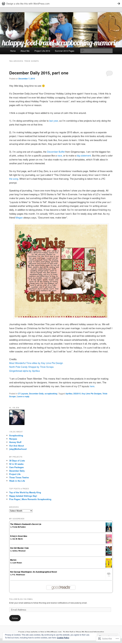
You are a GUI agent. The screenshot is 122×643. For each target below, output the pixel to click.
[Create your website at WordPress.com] (61, 3)
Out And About (16, 445)
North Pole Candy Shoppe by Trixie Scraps (31, 366)
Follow (15, 618)
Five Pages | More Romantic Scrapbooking (30, 499)
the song (13, 178)
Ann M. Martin (17, 539)
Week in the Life (17, 480)
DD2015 (77, 393)
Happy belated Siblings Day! (23, 495)
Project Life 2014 (42, 50)
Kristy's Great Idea (18, 536)
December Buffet (56, 151)
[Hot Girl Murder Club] (109, 554)
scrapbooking (51, 393)
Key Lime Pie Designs (92, 393)
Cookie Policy (63, 637)
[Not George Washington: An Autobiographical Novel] (109, 578)
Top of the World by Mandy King (25, 492)
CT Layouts (23, 393)
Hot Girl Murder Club (19, 547)
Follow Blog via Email (21, 599)
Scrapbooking (16, 435)
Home (13, 50)
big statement (84, 155)
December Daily (36, 393)
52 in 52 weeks (16, 463)
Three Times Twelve (19, 477)
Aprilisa (68, 393)
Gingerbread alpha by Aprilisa (24, 370)
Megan (19, 217)
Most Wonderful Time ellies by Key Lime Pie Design (36, 363)
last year (53, 120)
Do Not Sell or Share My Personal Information (83, 631)
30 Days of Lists (17, 460)
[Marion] (109, 566)
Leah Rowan (17, 563)
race (59, 155)
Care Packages (16, 467)
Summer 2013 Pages (64, 50)
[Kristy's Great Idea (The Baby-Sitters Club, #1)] (109, 542)
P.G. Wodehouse (18, 575)
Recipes (13, 438)
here (92, 386)
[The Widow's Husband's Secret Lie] (109, 531)
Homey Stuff (15, 442)
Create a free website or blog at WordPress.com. (40, 631)
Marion (13, 559)
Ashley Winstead (18, 551)
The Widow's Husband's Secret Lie (25, 524)
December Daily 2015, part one (38, 73)
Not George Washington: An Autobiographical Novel (33, 571)
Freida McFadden (19, 527)
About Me (24, 50)
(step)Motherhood (18, 448)
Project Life (14, 474)
